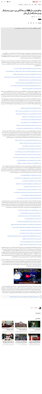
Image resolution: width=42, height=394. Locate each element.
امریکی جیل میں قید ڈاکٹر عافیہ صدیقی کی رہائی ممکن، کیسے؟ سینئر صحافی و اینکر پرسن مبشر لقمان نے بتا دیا (26, 85)
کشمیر (32, 4)
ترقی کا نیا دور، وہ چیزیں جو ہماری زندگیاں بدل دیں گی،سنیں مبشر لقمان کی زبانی (30, 233)
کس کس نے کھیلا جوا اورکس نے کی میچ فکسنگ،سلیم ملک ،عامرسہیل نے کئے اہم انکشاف (28, 183)
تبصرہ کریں (37, 313)
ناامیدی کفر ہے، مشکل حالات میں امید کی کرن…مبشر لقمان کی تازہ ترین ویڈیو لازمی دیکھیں (28, 113)
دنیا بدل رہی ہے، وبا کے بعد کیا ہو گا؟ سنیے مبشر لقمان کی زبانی (32, 186)
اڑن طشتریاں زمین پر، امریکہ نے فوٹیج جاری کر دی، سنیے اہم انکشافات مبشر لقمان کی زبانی (29, 160)
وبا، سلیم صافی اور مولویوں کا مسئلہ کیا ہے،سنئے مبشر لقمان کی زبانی (31, 146)
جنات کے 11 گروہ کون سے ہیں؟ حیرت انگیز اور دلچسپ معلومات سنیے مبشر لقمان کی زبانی (28, 128)
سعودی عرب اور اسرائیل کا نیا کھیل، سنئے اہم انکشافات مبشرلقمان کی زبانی (31, 175)
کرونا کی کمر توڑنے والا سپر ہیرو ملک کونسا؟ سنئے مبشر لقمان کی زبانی (31, 181)
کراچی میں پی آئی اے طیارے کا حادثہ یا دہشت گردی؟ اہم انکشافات (31, 238)
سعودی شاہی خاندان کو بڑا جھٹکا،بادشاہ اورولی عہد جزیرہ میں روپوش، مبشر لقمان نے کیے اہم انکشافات (27, 74)
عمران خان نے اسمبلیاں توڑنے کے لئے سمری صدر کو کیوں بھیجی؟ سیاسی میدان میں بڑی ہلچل (28, 111)
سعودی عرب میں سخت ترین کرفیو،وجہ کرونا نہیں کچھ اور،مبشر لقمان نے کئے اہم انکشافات (28, 125)
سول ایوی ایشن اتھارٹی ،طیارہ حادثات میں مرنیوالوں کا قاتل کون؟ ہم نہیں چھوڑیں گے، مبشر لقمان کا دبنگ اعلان (25, 296)
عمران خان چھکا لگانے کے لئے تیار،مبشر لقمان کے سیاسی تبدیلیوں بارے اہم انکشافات (29, 163)
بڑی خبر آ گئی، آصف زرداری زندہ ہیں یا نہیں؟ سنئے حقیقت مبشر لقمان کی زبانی (30, 213)
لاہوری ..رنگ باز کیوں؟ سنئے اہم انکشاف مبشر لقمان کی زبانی (33, 218)
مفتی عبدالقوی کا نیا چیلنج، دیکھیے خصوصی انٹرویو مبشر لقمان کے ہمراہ (31, 119)
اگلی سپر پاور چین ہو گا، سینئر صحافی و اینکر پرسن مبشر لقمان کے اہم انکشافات (30, 244)
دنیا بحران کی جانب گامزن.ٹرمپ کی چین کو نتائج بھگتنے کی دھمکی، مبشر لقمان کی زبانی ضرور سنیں (27, 68)
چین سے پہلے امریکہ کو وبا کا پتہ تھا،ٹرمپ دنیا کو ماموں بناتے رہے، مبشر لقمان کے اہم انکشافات (28, 140)
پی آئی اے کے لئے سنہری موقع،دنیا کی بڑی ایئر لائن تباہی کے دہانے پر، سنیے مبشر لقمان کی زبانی (28, 151)
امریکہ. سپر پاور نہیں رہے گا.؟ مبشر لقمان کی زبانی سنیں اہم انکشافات (31, 116)
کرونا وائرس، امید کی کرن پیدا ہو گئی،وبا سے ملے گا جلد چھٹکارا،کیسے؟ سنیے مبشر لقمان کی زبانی (27, 178)
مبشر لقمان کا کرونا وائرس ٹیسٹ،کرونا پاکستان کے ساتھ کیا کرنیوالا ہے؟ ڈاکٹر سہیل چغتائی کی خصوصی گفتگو (26, 224)
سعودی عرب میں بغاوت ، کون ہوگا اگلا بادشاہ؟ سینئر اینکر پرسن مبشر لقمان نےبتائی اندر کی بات (28, 82)
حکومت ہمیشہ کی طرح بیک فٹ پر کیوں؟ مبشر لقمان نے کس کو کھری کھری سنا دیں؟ (29, 148)
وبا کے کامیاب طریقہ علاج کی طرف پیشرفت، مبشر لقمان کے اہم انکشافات (31, 108)
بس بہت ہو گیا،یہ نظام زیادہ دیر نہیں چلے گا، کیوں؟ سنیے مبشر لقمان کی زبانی (30, 230)
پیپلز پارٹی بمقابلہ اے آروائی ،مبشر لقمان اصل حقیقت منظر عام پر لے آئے (31, 195)
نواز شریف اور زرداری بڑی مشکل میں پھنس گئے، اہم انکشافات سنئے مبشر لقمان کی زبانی (29, 221)
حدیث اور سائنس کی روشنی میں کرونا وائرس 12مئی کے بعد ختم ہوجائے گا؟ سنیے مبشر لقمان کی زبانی (27, 192)
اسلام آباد (35, 4)
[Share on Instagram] (31, 23)
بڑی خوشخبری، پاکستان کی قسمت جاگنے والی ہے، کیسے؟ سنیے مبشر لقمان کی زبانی (29, 215)
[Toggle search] (2, 2)
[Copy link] (28, 23)
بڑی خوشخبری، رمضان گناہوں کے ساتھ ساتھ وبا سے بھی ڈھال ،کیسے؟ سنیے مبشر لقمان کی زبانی (28, 154)
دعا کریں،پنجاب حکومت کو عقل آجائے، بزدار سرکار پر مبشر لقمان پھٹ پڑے (31, 122)
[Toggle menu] (40, 2)
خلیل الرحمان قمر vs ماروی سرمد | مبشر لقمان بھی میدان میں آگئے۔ (31, 88)
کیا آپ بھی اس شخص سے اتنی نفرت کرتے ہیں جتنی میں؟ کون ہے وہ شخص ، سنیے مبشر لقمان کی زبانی (27, 157)
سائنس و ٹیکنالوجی (21, 4)
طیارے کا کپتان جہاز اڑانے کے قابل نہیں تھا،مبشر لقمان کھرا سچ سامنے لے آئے (30, 241)
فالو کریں (9, 1)
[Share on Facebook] (36, 23)
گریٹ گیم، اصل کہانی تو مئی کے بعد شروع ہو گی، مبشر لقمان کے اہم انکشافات (30, 143)
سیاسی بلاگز (26, 4)
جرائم (29, 4)
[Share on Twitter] (33, 23)
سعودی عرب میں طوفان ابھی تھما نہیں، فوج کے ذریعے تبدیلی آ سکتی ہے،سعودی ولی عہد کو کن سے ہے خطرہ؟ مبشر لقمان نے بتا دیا (23, 71)
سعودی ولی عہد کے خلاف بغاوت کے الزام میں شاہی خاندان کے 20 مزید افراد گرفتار (30, 80)
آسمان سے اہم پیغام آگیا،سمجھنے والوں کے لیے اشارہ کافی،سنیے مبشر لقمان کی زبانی (29, 210)
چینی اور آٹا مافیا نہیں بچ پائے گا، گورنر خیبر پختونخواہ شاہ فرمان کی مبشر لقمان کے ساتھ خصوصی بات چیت (26, 227)
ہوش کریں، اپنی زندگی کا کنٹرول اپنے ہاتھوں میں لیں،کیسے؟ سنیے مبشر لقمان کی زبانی (29, 189)
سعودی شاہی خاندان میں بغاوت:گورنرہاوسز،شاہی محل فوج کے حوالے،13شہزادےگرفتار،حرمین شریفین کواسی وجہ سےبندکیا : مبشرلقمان (22, 77)
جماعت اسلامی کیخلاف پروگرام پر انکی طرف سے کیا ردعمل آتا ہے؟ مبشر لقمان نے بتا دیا (29, 198)
